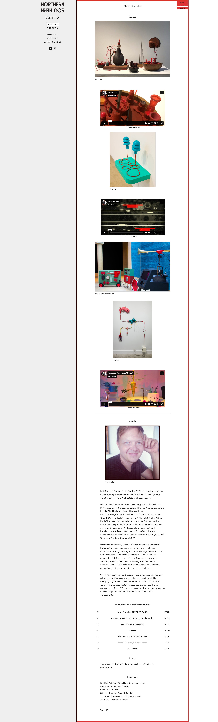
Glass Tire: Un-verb (109, 689)
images (182, 2)
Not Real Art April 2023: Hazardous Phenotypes (122, 682)
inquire (182, 8)
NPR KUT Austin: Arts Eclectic (114, 686)
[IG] (55, 48)
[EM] (50, 48)
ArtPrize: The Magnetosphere (114, 699)
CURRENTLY (53, 17)
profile (182, 5)
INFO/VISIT (53, 34)
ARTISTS (53, 24)
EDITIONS (52, 38)
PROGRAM (52, 27)
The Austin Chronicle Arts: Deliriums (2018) (120, 696)
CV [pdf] (104, 709)
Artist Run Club (53, 41)
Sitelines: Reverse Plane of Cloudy (116, 693)
